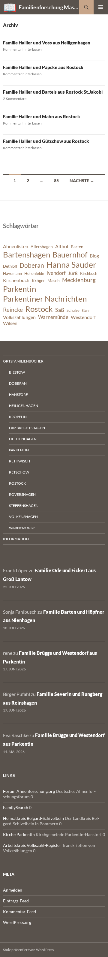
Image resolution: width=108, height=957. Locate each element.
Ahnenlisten (15, 246)
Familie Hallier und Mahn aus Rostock (41, 116)
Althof (61, 246)
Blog (94, 255)
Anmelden (12, 889)
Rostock (39, 309)
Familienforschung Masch (49, 7)
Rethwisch (19, 461)
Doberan (32, 265)
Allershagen (42, 246)
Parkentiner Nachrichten (45, 298)
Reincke (13, 309)
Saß (59, 309)
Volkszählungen (19, 317)
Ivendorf (56, 273)
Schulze (73, 310)
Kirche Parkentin (19, 834)
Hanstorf (18, 394)
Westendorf (83, 317)
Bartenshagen (26, 254)
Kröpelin (18, 416)
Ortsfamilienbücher (23, 361)
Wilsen (10, 323)
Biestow (17, 372)
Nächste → (82, 180)
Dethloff (10, 266)
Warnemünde (53, 317)
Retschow (19, 472)
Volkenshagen (23, 516)
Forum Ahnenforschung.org (29, 791)
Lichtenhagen (23, 439)
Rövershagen (22, 494)
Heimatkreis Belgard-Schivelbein (33, 818)
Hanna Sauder (71, 264)
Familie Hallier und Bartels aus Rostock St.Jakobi (53, 92)
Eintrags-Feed (16, 900)
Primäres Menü (101, 7)
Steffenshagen (23, 505)
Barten (77, 246)
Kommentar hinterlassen (22, 49)
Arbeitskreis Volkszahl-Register (32, 845)
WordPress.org (17, 922)
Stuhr (86, 310)
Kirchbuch (88, 273)
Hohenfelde (34, 273)
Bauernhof (69, 254)
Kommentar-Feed (19, 911)
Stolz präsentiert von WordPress (28, 949)
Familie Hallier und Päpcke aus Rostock (43, 67)
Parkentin (19, 288)
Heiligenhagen (23, 405)
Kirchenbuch (16, 280)
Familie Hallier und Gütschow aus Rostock (46, 141)
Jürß (73, 273)
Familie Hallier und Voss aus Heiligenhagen (46, 42)
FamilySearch (15, 807)
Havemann (12, 273)
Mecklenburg (79, 279)
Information (16, 539)
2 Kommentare (14, 98)
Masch (53, 280)
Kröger (38, 280)
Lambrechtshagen (27, 428)
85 (56, 180)
